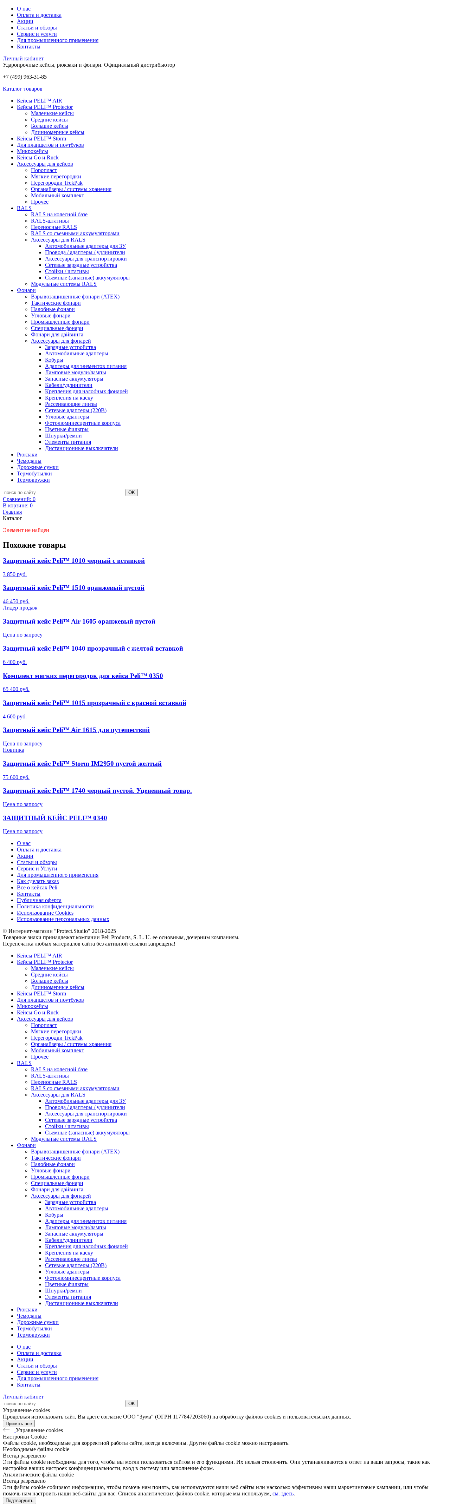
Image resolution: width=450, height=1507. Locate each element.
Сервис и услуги (37, 34)
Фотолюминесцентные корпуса (83, 423)
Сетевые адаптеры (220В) (76, 410)
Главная (12, 512)
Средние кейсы (49, 120)
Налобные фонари (53, 309)
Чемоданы (29, 461)
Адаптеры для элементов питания (86, 366)
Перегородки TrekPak (57, 183)
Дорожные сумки (38, 467)
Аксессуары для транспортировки (86, 259)
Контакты (28, 47)
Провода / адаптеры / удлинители (85, 252)
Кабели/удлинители (68, 385)
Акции (25, 21)
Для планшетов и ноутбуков (50, 145)
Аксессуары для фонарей (61, 341)
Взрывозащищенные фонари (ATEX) (75, 297)
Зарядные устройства (70, 347)
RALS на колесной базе (59, 214)
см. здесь (283, 1493)
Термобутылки (34, 473)
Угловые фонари (51, 315)
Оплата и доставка (39, 15)
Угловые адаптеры (67, 417)
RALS (24, 208)
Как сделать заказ (38, 881)
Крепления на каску (69, 398)
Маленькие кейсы (52, 113)
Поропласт (44, 170)
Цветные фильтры (67, 429)
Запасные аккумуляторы (74, 379)
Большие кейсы (49, 126)
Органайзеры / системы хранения (71, 189)
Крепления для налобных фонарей (86, 391)
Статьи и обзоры (37, 28)
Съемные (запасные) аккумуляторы (87, 278)
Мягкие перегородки (56, 176)
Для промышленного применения (57, 40)
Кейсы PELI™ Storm (41, 139)
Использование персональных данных (63, 919)
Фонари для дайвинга (57, 334)
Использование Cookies (45, 913)
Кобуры (54, 360)
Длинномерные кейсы (57, 132)
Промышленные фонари (60, 322)
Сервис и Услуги (37, 868)
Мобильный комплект (57, 195)
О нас (24, 9)
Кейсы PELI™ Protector (45, 107)
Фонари (26, 290)
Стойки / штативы (67, 271)
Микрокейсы (32, 151)
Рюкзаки (27, 455)
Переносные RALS (54, 227)
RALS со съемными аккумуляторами (75, 233)
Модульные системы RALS (64, 284)
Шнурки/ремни (63, 436)
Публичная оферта (39, 900)
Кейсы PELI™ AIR (39, 101)
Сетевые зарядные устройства (81, 265)
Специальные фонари (57, 328)
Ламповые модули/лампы (75, 372)
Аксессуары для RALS (58, 240)
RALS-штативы (50, 221)
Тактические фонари (56, 303)
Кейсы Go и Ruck (38, 157)
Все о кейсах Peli (37, 887)
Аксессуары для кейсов (45, 164)
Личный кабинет (23, 58)
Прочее (40, 202)
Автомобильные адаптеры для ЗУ (85, 246)
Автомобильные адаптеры (76, 353)
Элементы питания (68, 442)
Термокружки (33, 480)
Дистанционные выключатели (81, 448)
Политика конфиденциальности (55, 906)
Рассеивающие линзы (71, 404)
